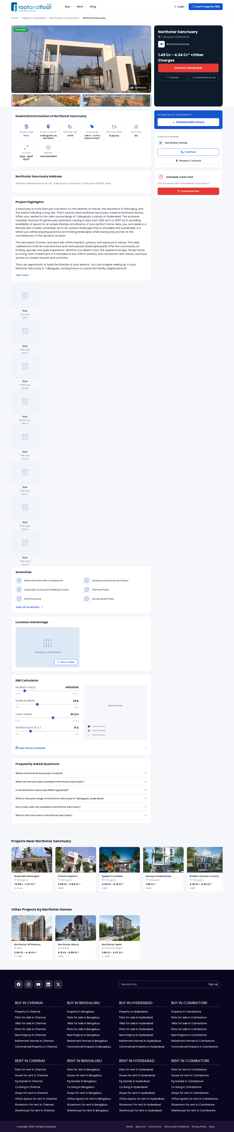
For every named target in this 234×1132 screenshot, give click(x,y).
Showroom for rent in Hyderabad (140, 1104)
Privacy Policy (199, 1126)
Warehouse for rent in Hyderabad (140, 1110)
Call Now (190, 152)
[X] (58, 984)
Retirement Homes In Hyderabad (140, 1041)
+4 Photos (140, 87)
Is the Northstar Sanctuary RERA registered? (42, 790)
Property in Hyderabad (33, 18)
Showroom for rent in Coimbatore (193, 1104)
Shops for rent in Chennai (31, 1093)
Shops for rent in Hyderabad (137, 1093)
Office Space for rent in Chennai (36, 1099)
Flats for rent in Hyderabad (136, 1069)
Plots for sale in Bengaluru (83, 1029)
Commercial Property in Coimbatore (194, 1047)
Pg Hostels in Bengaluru (82, 1081)
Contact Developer (188, 68)
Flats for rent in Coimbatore (189, 1069)
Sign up (213, 984)
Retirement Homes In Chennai (34, 1041)
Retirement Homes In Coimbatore (193, 1041)
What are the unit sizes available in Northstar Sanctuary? (50, 781)
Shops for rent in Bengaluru (84, 1093)
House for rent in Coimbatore (190, 1075)
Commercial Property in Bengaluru (89, 1047)
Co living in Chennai (27, 1087)
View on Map (67, 662)
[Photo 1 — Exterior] (46, 100)
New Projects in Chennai (30, 1035)
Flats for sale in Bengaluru (83, 1017)
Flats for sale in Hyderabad (136, 1017)
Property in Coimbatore (186, 1011)
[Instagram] (28, 984)
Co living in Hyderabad (133, 1087)
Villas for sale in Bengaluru (83, 1023)
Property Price (26, 687)
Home (14, 18)
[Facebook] (18, 984)
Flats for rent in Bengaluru (83, 1069)
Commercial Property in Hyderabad (141, 1047)
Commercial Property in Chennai (36, 1047)
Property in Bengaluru (80, 1011)
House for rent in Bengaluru (84, 1075)
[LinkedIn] (48, 984)
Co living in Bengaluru (80, 1087)
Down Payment (25, 700)
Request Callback (190, 160)
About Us (140, 1126)
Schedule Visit (190, 191)
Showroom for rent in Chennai (34, 1104)
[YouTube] (38, 984)
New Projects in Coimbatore (189, 1035)
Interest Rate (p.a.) (28, 727)
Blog (211, 1126)
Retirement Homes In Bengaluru (87, 1041)
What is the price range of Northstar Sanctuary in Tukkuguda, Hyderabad (59, 798)
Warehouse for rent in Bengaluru (88, 1110)
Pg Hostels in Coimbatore (187, 1081)
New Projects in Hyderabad (64, 18)
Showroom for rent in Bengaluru (87, 1104)
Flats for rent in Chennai (30, 1069)
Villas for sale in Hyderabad (136, 1023)
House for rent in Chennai (31, 1075)
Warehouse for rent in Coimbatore (193, 1110)
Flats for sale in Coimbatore (189, 1017)
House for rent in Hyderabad (137, 1075)
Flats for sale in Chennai (30, 1017)
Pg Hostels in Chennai (28, 1081)
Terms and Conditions (176, 1126)
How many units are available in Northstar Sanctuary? (48, 807)
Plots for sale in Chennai (30, 1029)
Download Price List (205, 77)
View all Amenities (27, 607)
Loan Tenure (24, 714)
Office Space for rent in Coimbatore (194, 1099)
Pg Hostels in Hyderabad (134, 1081)
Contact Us (154, 1126)
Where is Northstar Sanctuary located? (39, 773)
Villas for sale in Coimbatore (189, 1023)
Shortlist (174, 77)
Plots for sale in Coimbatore (189, 1029)
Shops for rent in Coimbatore (190, 1093)
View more (22, 275)
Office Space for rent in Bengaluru (89, 1099)
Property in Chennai (27, 1011)
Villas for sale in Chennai (30, 1023)
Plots (26, 135)
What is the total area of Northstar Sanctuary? (44, 815)
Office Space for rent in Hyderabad (141, 1099)
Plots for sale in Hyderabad (136, 1029)
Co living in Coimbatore (186, 1087)
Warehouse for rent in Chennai (34, 1110)
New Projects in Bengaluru (83, 1035)
